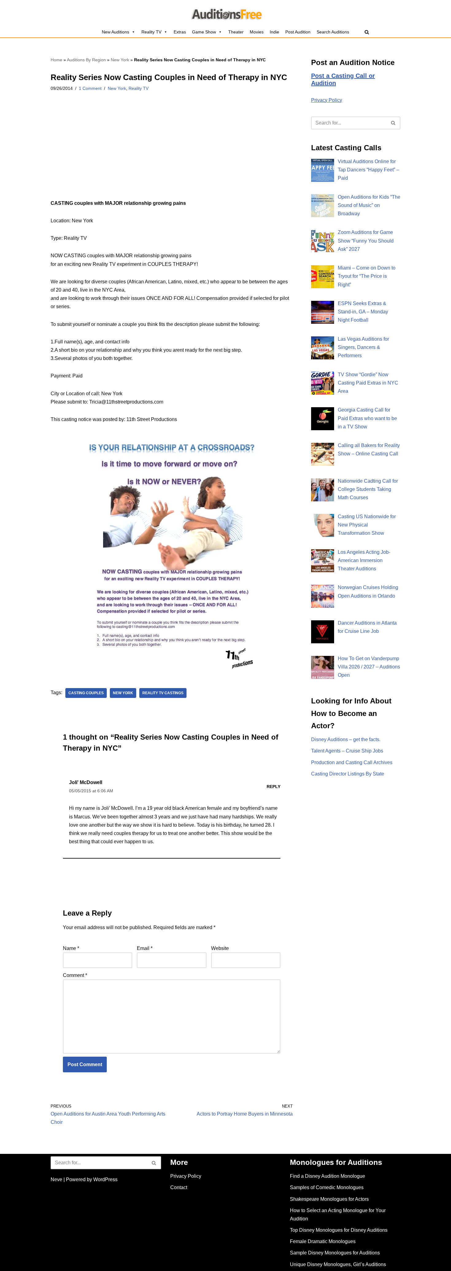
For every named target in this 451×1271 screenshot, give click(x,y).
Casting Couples (86, 693)
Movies (257, 31)
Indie (274, 31)
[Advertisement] (172, 154)
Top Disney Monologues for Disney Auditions (338, 1230)
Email (144, 948)
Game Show (204, 31)
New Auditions (115, 31)
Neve (56, 1179)
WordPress (105, 1179)
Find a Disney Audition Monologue (327, 1176)
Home (56, 59)
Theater (236, 31)
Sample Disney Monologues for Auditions (335, 1252)
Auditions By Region (86, 59)
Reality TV (151, 31)
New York (120, 59)
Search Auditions (333, 31)
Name (71, 948)
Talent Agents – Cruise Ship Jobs (347, 750)
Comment (75, 975)
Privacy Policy (326, 100)
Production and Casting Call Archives (351, 762)
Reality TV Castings (162, 693)
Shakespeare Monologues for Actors (329, 1199)
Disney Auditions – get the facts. (345, 739)
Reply (273, 786)
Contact (178, 1187)
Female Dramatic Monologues (323, 1241)
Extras (180, 31)
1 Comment (90, 88)
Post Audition (297, 31)
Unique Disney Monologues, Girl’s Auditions (338, 1264)
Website (220, 948)
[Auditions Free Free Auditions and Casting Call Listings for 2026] (226, 13)
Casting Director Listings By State (347, 773)
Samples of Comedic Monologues (327, 1187)
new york (123, 693)
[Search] (366, 32)
